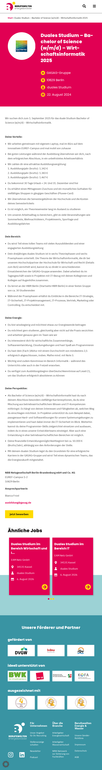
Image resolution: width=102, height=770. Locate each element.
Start (10, 18)
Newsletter (35, 751)
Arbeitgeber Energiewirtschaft (60, 734)
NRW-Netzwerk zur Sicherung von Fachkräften (60, 754)
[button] (94, 6)
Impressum (80, 744)
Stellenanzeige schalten (37, 743)
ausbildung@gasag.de (18, 502)
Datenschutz (81, 750)
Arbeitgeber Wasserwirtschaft (60, 743)
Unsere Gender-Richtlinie (82, 737)
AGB (77, 757)
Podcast (34, 757)
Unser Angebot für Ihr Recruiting (38, 734)
